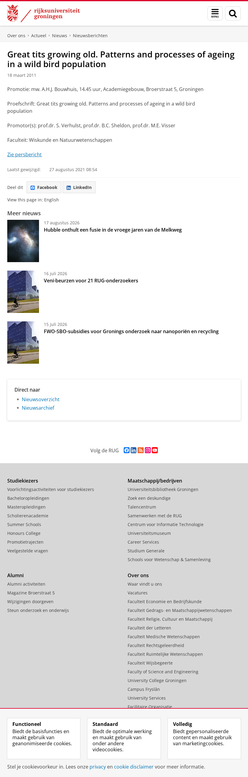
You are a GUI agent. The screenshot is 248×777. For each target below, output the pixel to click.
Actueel (38, 35)
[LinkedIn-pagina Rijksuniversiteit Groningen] (133, 450)
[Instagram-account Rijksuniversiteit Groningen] (148, 450)
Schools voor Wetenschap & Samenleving (169, 559)
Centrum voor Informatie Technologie (166, 524)
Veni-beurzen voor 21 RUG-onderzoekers (91, 280)
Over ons (16, 35)
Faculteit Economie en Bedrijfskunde (165, 601)
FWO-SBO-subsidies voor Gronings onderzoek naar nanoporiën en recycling (131, 331)
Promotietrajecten (25, 542)
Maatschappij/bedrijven (155, 481)
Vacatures (138, 593)
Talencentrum (142, 507)
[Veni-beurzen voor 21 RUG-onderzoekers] (23, 292)
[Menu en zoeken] (215, 13)
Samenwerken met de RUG (155, 516)
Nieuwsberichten (90, 35)
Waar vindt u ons (145, 584)
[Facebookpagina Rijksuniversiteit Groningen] (126, 450)
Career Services (143, 542)
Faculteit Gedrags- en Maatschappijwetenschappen (180, 610)
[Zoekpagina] (233, 13)
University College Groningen (157, 680)
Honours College (24, 533)
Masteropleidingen (26, 507)
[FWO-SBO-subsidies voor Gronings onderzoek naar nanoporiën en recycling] (23, 342)
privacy (98, 767)
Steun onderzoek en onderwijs (38, 610)
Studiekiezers (22, 481)
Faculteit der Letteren (149, 628)
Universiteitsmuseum (149, 533)
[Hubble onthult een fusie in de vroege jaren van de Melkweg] (23, 241)
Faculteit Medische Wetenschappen (164, 636)
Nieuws (59, 35)
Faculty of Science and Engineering (163, 672)
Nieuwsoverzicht (41, 399)
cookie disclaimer (134, 767)
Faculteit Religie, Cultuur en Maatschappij (170, 619)
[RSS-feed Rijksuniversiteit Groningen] (141, 450)
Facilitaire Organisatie (150, 707)
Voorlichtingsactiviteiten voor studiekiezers (50, 489)
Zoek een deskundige (149, 498)
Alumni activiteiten (26, 584)
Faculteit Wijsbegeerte (150, 663)
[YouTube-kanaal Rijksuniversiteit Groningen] (155, 450)
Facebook (47, 187)
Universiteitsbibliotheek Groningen (163, 489)
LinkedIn (82, 187)
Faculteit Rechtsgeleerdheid (156, 645)
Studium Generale (146, 551)
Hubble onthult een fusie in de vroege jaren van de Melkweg (113, 229)
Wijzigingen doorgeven (30, 601)
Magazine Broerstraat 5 (31, 593)
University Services (147, 698)
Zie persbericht (24, 154)
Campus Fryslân (144, 689)
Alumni (15, 575)
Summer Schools (24, 524)
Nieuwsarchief (38, 408)
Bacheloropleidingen (28, 498)
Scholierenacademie (27, 516)
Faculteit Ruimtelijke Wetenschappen (165, 654)
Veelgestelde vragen (27, 551)
